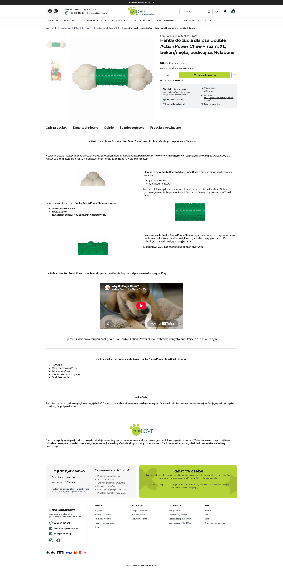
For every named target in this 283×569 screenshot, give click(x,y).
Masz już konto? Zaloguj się (64, 482)
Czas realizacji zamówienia (180, 518)
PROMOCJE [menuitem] (210, 20)
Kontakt (208, 510)
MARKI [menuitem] (51, 20)
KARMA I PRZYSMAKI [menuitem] (165, 20)
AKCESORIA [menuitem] (69, 20)
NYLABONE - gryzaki (82, 28)
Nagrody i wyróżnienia (215, 523)
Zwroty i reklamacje (104, 514)
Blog (207, 518)
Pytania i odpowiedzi (104, 523)
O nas (207, 514)
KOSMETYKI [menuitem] (140, 20)
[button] (209, 11)
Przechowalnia (138, 514)
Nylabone (164, 35)
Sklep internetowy (140, 565)
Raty (97, 527)
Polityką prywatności (197, 487)
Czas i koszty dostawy (178, 514)
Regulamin (177, 484)
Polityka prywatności (104, 518)
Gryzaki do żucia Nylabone (104, 28)
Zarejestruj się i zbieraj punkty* (65, 477)
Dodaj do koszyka (207, 74)
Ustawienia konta (139, 518)
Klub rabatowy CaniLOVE (179, 523)
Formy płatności (176, 510)
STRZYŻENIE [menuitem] (189, 20)
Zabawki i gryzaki (64, 28)
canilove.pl (50, 28)
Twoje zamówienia (140, 510)
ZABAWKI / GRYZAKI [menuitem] (93, 20)
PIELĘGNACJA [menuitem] (118, 20)
